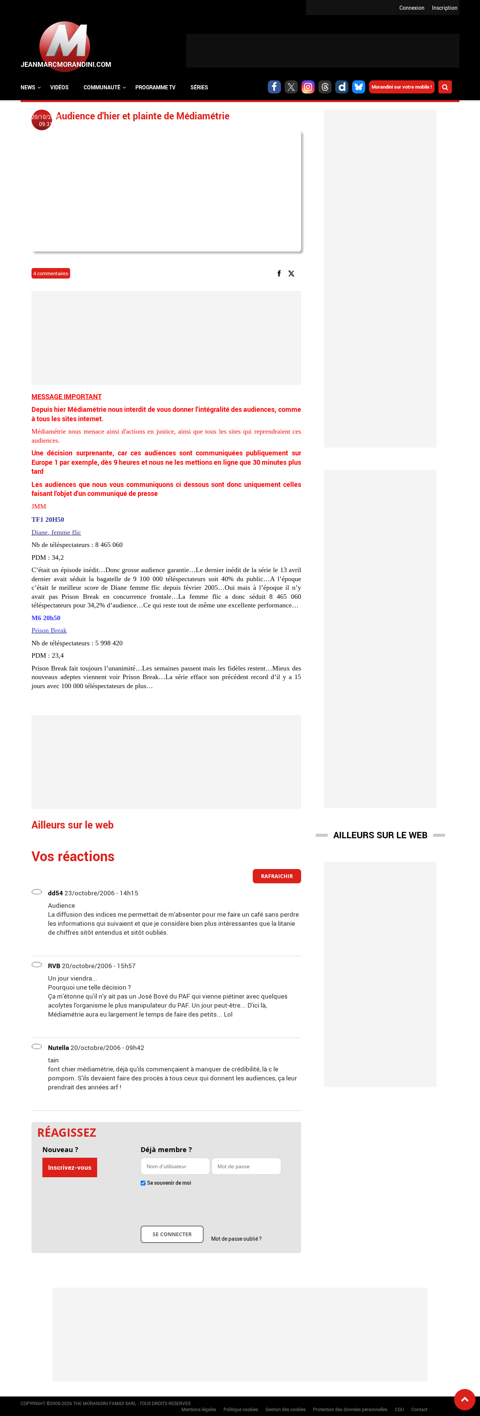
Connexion (411, 7)
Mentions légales (199, 1409)
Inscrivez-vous (70, 1167)
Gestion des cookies (286, 1409)
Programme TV (155, 87)
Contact (419, 1409)
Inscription (445, 7)
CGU (399, 1409)
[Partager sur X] (292, 272)
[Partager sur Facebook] (280, 272)
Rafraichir (277, 876)
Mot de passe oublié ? (236, 1238)
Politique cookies (241, 1409)
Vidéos (59, 87)
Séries (199, 87)
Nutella (58, 1047)
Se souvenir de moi (169, 1182)
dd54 (55, 893)
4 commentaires (50, 273)
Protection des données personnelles (350, 1409)
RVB (54, 965)
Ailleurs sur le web (380, 834)
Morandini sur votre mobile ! (402, 86)
